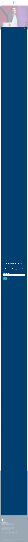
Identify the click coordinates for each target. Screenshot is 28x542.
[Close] (25, 28)
